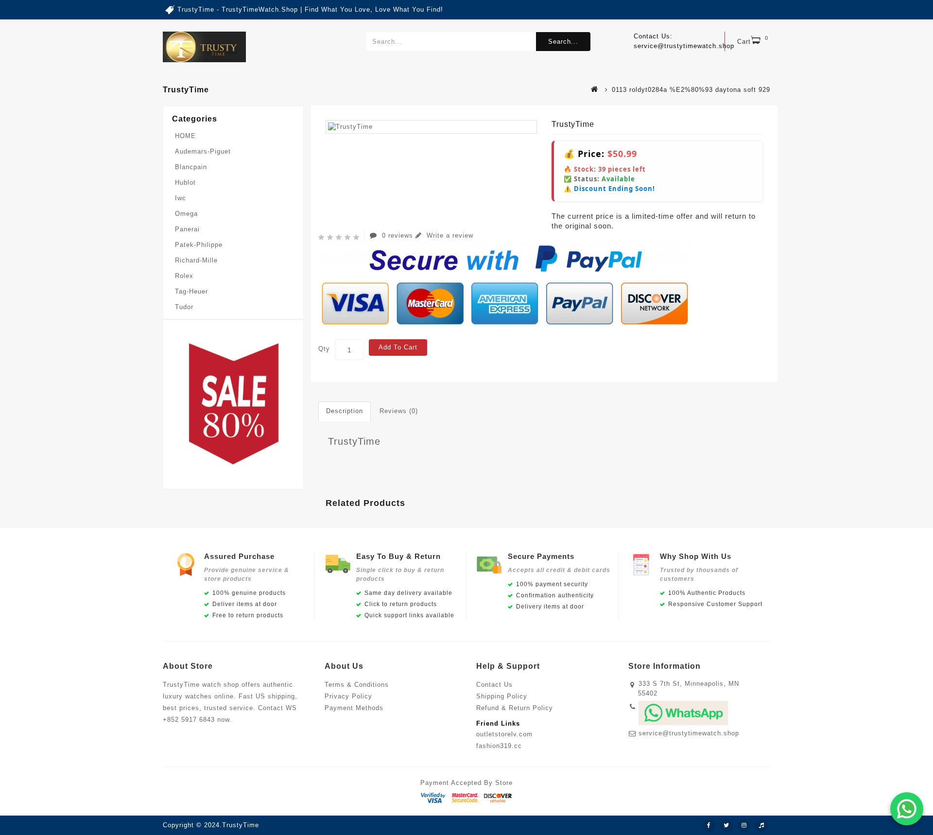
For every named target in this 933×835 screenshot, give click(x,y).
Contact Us (494, 684)
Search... (563, 41)
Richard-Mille (196, 260)
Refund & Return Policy (514, 708)
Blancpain (191, 167)
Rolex (184, 275)
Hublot (185, 182)
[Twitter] (726, 825)
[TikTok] (761, 825)
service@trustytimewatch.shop (689, 733)
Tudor (184, 307)
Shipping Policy (501, 696)
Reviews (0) (399, 411)
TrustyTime (354, 441)
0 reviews (397, 235)
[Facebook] (709, 825)
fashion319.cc (499, 745)
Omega (186, 213)
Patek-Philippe (199, 244)
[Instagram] (744, 825)
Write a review (448, 235)
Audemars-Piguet (203, 151)
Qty (324, 348)
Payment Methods (354, 708)
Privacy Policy (348, 696)
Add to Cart (398, 347)
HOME (185, 135)
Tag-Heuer (191, 291)
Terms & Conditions (357, 684)
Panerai (187, 229)
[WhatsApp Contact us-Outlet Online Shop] (906, 808)
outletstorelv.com (504, 734)
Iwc (180, 198)
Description (344, 411)
